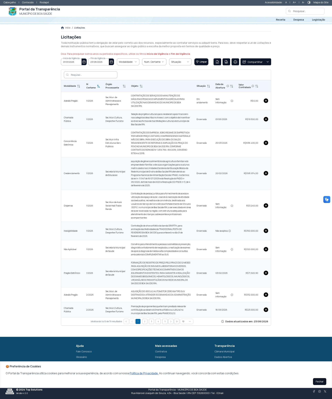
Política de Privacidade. (144, 373)
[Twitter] (325, 391)
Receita (280, 19)
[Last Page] (176, 321)
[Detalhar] (266, 100)
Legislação (318, 19)
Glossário (81, 357)
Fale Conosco (84, 351)
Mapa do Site (321, 2)
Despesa (298, 19)
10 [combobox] (183, 321)
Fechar (320, 381)
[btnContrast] (309, 2)
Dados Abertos (223, 357)
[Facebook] (314, 391)
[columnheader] (72, 86)
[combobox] (71, 61)
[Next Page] (170, 321)
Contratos (161, 351)
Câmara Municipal (224, 351)
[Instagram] (319, 391)
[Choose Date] (84, 61)
